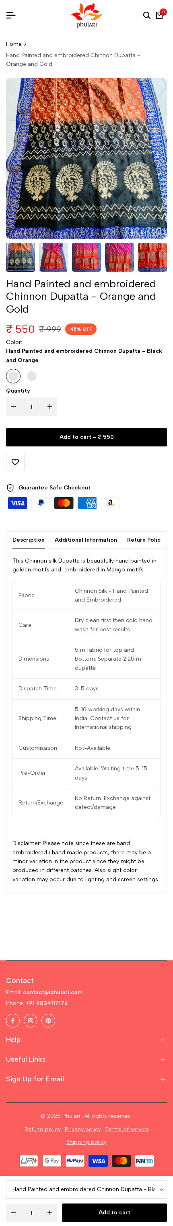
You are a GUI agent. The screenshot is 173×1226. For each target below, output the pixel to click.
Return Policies (148, 539)
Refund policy (43, 1129)
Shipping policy (86, 1142)
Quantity (18, 390)
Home (14, 44)
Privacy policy (83, 1129)
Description (28, 539)
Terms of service (127, 1129)
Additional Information (86, 539)
